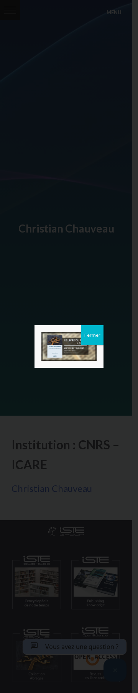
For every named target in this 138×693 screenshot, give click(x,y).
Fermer (92, 335)
